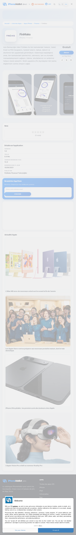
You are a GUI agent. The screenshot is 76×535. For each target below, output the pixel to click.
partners (15, 506)
